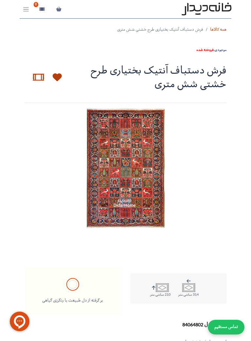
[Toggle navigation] (26, 9)
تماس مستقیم (226, 327)
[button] (53, 77)
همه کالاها (218, 30)
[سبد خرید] (59, 9)
